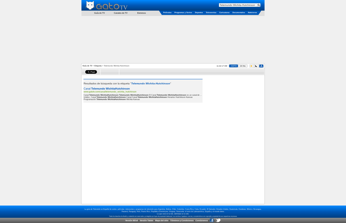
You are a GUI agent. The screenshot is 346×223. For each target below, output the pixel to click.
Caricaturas (224, 12)
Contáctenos (202, 220)
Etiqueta (98, 66)
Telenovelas (211, 12)
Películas (167, 12)
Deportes (199, 12)
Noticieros (252, 12)
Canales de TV (120, 13)
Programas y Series (183, 12)
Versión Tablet (146, 220)
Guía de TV (87, 66)
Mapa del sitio (161, 220)
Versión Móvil (131, 220)
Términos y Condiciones (182, 220)
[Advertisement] (173, 39)
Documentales (238, 12)
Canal (107, 88)
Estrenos (141, 13)
